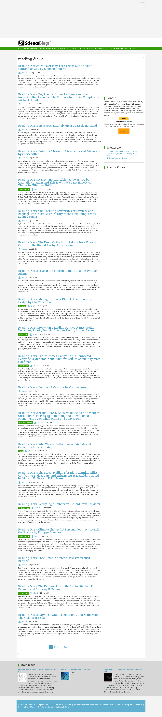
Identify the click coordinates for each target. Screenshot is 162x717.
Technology (118, 48)
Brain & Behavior (105, 48)
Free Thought (130, 48)
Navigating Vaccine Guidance (116, 158)
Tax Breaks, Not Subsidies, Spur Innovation (121, 151)
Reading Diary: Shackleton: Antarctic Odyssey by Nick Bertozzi (54, 559)
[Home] (39, 43)
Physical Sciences (37, 48)
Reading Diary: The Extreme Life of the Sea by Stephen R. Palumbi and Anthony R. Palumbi (55, 588)
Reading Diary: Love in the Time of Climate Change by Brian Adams (58, 272)
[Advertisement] (81, 19)
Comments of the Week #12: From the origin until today (123, 670)
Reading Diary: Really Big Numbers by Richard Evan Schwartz (59, 504)
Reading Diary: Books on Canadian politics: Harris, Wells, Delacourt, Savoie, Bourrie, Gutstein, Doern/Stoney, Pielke (56, 329)
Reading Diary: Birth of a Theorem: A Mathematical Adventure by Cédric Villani (59, 153)
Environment (51, 48)
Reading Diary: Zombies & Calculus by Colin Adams (52, 387)
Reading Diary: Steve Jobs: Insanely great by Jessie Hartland (57, 125)
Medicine (93, 48)
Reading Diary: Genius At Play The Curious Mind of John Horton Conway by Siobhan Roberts (55, 67)
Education (76, 48)
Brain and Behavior (25, 423)
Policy (85, 48)
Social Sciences (64, 48)
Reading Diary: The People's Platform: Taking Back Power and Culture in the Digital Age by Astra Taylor (59, 244)
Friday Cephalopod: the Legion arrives (75, 669)
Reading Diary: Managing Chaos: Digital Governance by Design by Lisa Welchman (55, 300)
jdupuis (24, 72)
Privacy (52, 705)
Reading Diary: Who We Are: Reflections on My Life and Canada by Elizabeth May (54, 446)
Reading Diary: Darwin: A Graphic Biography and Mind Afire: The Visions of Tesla (58, 616)
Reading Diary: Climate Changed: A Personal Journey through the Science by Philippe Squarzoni (58, 531)
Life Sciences (23, 48)
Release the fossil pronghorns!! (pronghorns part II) (37, 670)
